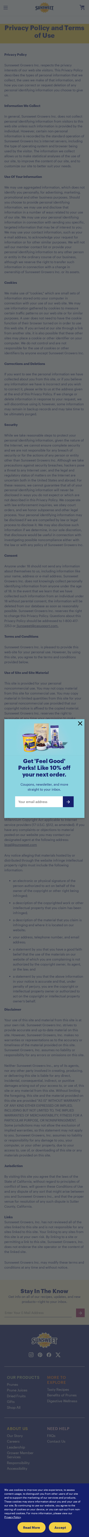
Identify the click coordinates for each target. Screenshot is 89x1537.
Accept (60, 1527)
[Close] (80, 723)
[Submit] (68, 801)
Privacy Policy (12, 1517)
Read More (31, 1527)
